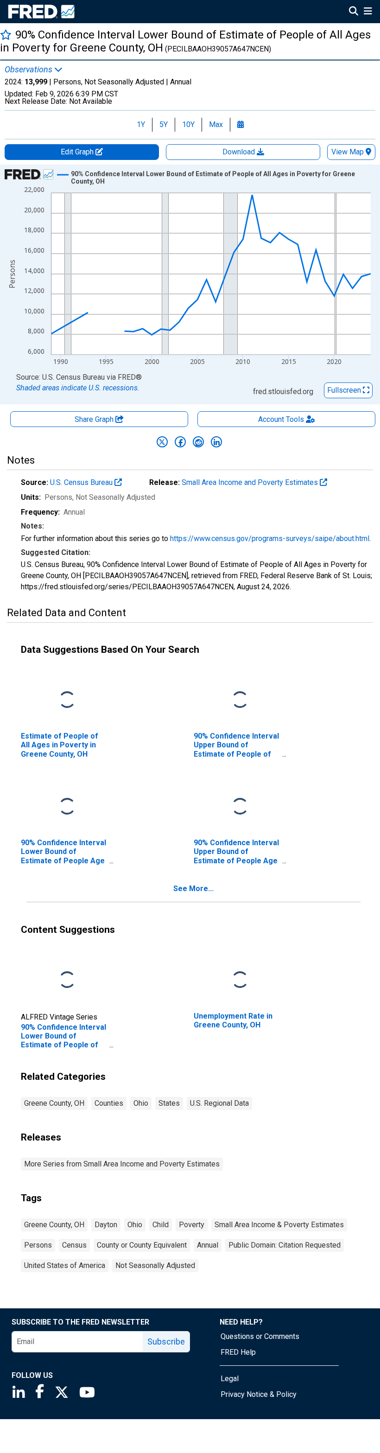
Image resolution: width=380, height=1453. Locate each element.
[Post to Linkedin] (216, 441)
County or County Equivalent (142, 1245)
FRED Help (238, 1352)
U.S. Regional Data (219, 1103)
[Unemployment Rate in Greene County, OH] (240, 980)
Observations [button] (29, 69)
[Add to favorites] (6, 34)
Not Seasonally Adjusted (155, 1265)
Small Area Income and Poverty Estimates (251, 482)
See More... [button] (193, 888)
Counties (109, 1103)
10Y (188, 124)
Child (160, 1224)
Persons (38, 1245)
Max (216, 124)
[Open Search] (353, 12)
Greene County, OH (54, 1103)
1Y (141, 124)
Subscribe (166, 1341)
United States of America (64, 1265)
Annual (207, 1245)
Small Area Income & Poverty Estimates (279, 1224)
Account (281, 419)
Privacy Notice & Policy (259, 1394)
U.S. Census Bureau (82, 482)
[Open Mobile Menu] (367, 12)
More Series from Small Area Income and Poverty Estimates (122, 1164)
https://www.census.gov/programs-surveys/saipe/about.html (269, 538)
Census (74, 1245)
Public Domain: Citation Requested (284, 1245)
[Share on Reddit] (198, 441)
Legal (230, 1378)
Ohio (140, 1103)
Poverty (191, 1224)
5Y (163, 124)
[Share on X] (162, 441)
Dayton (106, 1224)
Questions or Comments (260, 1336)
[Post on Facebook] (180, 441)
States (169, 1103)
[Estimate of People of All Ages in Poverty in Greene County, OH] (67, 700)
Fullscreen (345, 390)
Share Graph (95, 419)
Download (239, 151)
